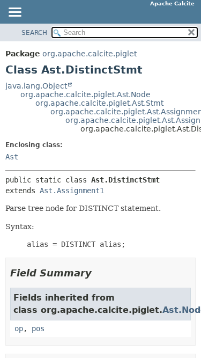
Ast (11, 156)
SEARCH (34, 32)
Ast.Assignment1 (72, 190)
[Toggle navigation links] (14, 12)
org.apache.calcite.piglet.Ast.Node (85, 94)
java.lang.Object (36, 86)
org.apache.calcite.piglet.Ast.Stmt (99, 103)
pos (38, 328)
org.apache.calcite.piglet (89, 53)
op (18, 328)
